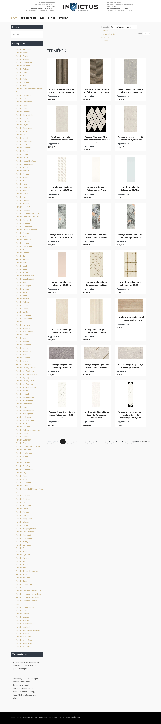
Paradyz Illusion (22, 273)
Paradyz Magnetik (23, 328)
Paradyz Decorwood (24, 128)
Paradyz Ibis (21, 256)
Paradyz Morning (22, 361)
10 (123, 441)
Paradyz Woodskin (23, 647)
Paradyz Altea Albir (23, 364)
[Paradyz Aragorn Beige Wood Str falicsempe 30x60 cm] (130, 305)
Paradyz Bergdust (23, 82)
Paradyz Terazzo (23, 568)
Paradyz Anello (22, 56)
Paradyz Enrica (22, 168)
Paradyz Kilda (21, 296)
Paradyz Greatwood (24, 227)
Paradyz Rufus (22, 486)
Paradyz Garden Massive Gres (28, 217)
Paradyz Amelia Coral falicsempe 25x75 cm (61, 283)
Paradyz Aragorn (22, 59)
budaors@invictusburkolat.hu (118, 9)
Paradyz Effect (22, 158)
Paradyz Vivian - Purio (24, 469)
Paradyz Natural (22, 394)
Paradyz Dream (22, 154)
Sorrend (104, 41)
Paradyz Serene (22, 512)
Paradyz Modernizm (24, 351)
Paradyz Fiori (21, 197)
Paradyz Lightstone (23, 315)
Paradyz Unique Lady (24, 584)
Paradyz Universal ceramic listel (28, 594)
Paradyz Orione (22, 433)
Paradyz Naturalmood (24, 401)
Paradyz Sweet (22, 552)
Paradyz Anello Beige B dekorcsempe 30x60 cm (130, 283)
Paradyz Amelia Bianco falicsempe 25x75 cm (96, 188)
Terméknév (105, 31)
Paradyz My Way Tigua (25, 381)
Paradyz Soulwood (23, 535)
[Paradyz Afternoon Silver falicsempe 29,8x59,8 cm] (62, 118)
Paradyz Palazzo (22, 443)
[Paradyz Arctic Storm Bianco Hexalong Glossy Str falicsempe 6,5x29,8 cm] (130, 393)
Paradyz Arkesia (22, 171)
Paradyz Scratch (22, 305)
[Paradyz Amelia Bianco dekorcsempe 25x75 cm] (62, 168)
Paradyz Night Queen (24, 414)
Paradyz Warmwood (24, 624)
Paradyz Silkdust (22, 525)
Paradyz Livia (21, 322)
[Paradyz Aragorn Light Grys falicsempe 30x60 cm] (130, 352)
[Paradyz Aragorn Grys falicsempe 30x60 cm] (61, 352)
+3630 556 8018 (50, 7)
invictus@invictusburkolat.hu (43, 9)
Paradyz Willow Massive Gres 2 (28, 630)
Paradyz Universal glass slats (27, 597)
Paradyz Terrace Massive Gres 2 (28, 571)
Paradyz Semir (22, 509)
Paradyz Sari (21, 502)
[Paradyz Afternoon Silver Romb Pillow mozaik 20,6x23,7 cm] (96, 118)
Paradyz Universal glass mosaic (28, 591)
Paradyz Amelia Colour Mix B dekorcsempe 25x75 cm (96, 236)
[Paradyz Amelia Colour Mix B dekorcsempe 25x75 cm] (96, 216)
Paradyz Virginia (22, 614)
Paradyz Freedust (23, 207)
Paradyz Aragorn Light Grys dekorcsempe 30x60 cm (96, 366)
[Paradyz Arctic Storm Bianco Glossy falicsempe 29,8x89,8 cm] (62, 393)
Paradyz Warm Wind (24, 620)
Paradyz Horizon (22, 253)
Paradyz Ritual (21, 479)
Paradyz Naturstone (24, 404)
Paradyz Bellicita (22, 79)
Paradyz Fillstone (22, 194)
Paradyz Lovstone (23, 325)
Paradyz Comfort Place (25, 115)
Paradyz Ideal (21, 266)
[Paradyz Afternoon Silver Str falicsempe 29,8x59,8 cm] (130, 118)
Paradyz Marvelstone (24, 332)
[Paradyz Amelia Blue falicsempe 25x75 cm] (131, 168)
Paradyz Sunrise (22, 548)
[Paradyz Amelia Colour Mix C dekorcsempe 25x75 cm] (131, 216)
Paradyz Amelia (22, 53)
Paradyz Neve (21, 407)
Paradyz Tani (21, 561)
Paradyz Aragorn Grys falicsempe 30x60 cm (62, 366)
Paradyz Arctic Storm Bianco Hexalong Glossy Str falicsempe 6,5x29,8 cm (131, 415)
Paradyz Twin (21, 581)
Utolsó (136, 441)
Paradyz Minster (22, 342)
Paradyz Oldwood (23, 427)
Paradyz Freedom (23, 204)
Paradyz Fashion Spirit (25, 187)
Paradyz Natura (22, 391)
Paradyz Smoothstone (25, 532)
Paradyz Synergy (22, 558)
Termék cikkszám (108, 34)
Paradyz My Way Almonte (26, 368)
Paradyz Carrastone (24, 102)
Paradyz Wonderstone (25, 637)
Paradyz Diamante (23, 148)
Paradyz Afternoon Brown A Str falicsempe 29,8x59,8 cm (61, 90)
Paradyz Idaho (21, 263)
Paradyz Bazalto (22, 72)
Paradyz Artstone (23, 66)
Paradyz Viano (21, 611)
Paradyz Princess (23, 112)
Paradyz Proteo (22, 456)
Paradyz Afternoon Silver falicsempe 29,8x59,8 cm (62, 138)
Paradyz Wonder (22, 634)
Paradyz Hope (21, 250)
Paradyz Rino (21, 135)
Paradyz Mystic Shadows (26, 387)
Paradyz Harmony (23, 243)
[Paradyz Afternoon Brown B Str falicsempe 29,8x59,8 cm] (96, 71)
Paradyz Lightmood (23, 312)
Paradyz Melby (22, 335)
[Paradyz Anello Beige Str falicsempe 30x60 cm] (96, 311)
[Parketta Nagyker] (80, 7)
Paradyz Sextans (22, 515)
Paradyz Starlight (23, 542)
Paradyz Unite (21, 588)
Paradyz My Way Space (25, 378)
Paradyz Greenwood (24, 233)
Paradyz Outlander (23, 440)
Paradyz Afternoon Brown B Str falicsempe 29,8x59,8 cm (96, 90)
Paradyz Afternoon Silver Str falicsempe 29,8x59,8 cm (131, 138)
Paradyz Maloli (22, 177)
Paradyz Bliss (21, 86)
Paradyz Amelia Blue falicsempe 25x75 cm (130, 188)
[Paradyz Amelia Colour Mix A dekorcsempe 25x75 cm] (62, 216)
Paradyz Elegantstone (24, 164)
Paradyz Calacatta (23, 95)
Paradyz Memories (23, 338)
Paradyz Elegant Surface (26, 161)
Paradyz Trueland (23, 578)
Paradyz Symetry (23, 555)
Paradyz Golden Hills (24, 220)
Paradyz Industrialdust (25, 279)
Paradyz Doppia (22, 151)
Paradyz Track (21, 574)
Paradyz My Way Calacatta (26, 374)
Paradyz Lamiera (22, 309)
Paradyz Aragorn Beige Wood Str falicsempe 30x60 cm (130, 318)
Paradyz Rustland (23, 496)
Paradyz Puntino (22, 460)
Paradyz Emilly (22, 132)
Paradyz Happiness (23, 240)
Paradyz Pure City (23, 466)
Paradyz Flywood (22, 200)
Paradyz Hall (21, 237)
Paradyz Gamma (22, 174)
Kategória (105, 37)
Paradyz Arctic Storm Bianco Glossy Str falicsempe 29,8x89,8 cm (96, 415)
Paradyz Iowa (21, 292)
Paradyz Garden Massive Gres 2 (28, 214)
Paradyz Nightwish (23, 417)
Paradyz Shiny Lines (24, 519)
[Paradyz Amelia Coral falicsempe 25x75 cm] (62, 263)
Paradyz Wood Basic (24, 640)
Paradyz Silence (22, 522)
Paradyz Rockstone (23, 483)
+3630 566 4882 (111, 7)
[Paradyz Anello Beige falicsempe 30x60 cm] (62, 311)
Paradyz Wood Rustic (24, 643)
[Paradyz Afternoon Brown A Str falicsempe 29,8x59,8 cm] (62, 71)
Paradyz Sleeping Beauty (26, 529)
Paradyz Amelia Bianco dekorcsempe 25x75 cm (61, 188)
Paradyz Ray (21, 473)
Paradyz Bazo (21, 76)
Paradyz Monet (22, 355)
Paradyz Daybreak (23, 125)
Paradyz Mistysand (23, 345)
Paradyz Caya (21, 105)
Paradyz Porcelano (23, 450)
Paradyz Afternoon (23, 49)
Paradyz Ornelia (22, 437)
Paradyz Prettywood (24, 453)
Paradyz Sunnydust (23, 545)
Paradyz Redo (21, 476)
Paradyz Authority (23, 69)
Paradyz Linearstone (24, 319)
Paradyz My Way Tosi (24, 384)
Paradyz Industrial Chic (25, 276)
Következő (129, 441)
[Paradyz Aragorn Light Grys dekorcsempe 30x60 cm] (96, 352)
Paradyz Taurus (22, 565)
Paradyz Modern (22, 348)
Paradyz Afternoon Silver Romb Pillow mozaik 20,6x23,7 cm (96, 140)
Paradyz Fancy (22, 184)
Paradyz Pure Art (23, 463)
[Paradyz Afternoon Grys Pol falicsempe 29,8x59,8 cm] (130, 71)
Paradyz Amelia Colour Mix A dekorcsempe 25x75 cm (62, 236)
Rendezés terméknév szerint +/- (122, 27)
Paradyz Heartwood (24, 246)
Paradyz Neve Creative (25, 410)
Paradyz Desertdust (24, 141)
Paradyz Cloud (21, 109)
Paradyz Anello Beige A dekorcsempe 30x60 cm (96, 283)
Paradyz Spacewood (24, 538)
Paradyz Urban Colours (25, 607)
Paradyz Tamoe (22, 181)
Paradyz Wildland (23, 627)
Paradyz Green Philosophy (26, 230)
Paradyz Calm (21, 99)
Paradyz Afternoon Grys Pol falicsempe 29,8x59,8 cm (130, 90)
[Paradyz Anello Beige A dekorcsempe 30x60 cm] (96, 263)
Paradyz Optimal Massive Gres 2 (29, 430)
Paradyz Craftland (23, 122)
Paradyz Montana (23, 358)
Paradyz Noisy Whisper (25, 420)
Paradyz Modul (22, 138)
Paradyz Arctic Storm (24, 63)
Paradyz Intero (22, 282)
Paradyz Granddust (23, 223)
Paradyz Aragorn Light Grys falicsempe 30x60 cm (130, 366)
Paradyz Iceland (22, 259)
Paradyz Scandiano (23, 506)
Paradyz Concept (23, 118)
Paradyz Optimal (22, 302)
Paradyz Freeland (23, 210)
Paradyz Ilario (21, 269)
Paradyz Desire (22, 145)
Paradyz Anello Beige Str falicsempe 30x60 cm (96, 331)
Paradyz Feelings (22, 191)
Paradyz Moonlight (23, 286)
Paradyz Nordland (23, 424)
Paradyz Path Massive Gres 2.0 (28, 447)
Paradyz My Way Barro (25, 371)
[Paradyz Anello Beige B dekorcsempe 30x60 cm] (130, 263)
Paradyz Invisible (22, 289)
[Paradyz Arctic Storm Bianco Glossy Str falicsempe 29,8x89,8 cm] (96, 393)
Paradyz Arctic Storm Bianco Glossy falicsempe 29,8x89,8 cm (62, 415)
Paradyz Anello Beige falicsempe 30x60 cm (61, 331)
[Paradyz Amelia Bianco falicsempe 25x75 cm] (96, 168)
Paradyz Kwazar (22, 299)
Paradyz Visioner (22, 617)
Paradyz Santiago (23, 499)
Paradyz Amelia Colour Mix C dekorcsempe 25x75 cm (131, 236)
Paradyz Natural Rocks (25, 397)
